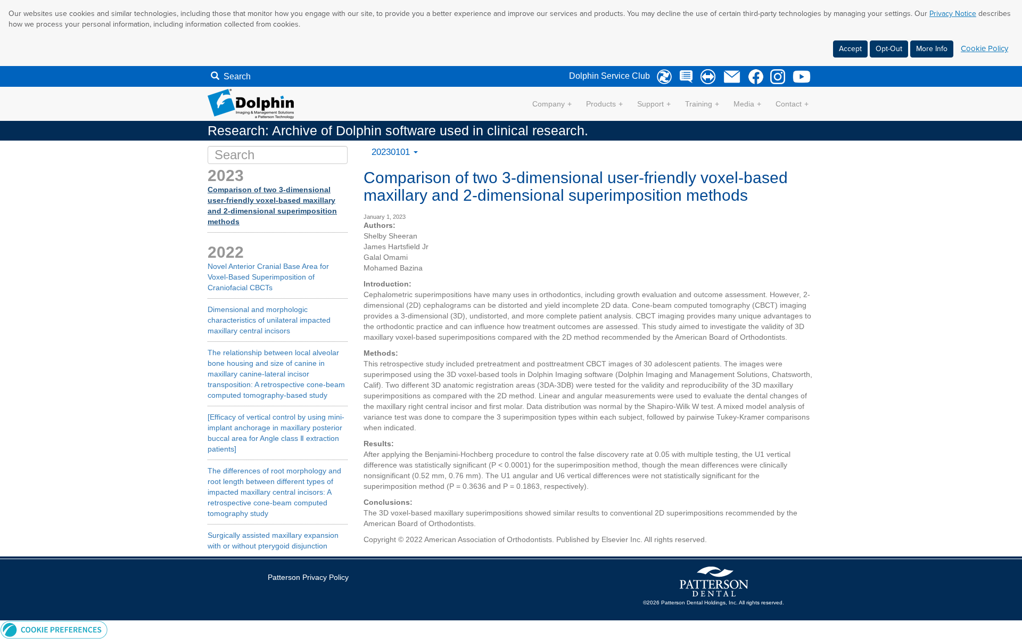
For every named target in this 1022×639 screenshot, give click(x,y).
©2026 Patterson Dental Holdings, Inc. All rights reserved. (713, 602)
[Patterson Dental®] (713, 581)
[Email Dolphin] (729, 76)
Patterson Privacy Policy (308, 577)
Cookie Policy (984, 48)
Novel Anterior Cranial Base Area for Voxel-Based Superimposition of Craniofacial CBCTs (268, 277)
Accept (850, 48)
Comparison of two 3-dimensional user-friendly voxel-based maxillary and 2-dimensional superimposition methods (272, 205)
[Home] (251, 103)
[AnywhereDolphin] (662, 76)
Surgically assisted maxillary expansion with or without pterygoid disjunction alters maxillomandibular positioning (273, 546)
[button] (54, 629)
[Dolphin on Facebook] (753, 76)
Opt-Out (889, 48)
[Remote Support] (705, 76)
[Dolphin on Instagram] (775, 76)
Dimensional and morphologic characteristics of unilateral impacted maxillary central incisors (269, 320)
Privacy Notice (952, 13)
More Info (931, 48)
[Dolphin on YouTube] (799, 76)
